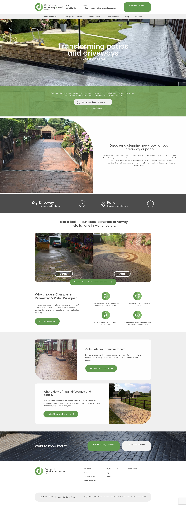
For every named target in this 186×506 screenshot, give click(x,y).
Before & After (94, 17)
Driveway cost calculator (99, 368)
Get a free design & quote (93, 102)
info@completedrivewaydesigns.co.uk (100, 8)
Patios (79, 17)
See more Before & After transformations (90, 282)
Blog (127, 17)
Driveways (67, 16)
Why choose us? (45, 321)
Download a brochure (93, 108)
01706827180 (71, 8)
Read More (82, 203)
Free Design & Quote (137, 5)
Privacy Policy (133, 469)
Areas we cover (112, 17)
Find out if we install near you (59, 414)
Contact (138, 17)
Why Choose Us (50, 17)
